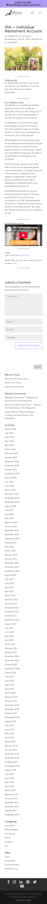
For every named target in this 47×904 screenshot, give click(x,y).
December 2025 (12, 461)
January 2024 (11, 526)
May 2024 (9, 518)
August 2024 (10, 506)
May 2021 (9, 636)
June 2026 (9, 437)
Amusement (10, 825)
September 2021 (12, 620)
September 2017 (12, 815)
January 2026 (11, 457)
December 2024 (12, 494)
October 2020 (11, 664)
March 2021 (10, 644)
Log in (7, 857)
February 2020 (11, 697)
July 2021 (9, 628)
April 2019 (9, 738)
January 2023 (11, 559)
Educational (36, 39)
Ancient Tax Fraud (13, 383)
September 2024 (12, 502)
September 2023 (12, 539)
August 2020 (10, 673)
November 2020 (12, 660)
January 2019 (11, 750)
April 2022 (9, 591)
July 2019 (9, 725)
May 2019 (9, 733)
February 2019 (11, 746)
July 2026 (9, 433)
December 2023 (12, 530)
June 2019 (9, 730)
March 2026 (10, 449)
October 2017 (11, 811)
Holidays (8, 842)
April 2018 (9, 786)
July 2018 (9, 774)
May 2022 (9, 587)
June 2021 (9, 632)
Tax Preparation (25, 401)
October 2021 (11, 616)
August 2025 (10, 478)
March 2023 (10, 551)
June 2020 (9, 681)
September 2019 (12, 717)
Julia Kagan (25, 255)
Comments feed (12, 865)
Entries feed (10, 861)
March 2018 (10, 790)
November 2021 (12, 612)
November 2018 (12, 758)
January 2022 (11, 604)
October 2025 (11, 470)
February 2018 (11, 794)
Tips (6, 846)
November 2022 (12, 567)
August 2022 (10, 575)
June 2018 (9, 778)
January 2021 (11, 652)
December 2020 (12, 656)
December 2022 (12, 563)
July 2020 (9, 677)
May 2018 (9, 782)
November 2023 (12, 534)
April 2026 (9, 445)
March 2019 (10, 742)
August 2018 (10, 770)
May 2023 (9, 547)
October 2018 (11, 762)
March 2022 (10, 595)
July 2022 (9, 579)
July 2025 (9, 482)
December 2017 (12, 803)
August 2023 (10, 543)
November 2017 (12, 807)
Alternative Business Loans (16, 379)
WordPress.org (11, 869)
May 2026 (9, 441)
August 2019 (10, 721)
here (14, 263)
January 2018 (11, 798)
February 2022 (11, 599)
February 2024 (11, 522)
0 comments (11, 42)
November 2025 (12, 466)
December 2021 (12, 608)
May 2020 (9, 685)
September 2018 (12, 766)
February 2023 (11, 555)
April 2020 (9, 689)
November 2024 (12, 498)
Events (8, 838)
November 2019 (12, 709)
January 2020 (11, 701)
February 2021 (11, 648)
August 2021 (10, 624)
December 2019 (12, 705)
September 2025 (12, 474)
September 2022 (12, 571)
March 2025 (10, 490)
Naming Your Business (15, 387)
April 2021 (9, 640)
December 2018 (12, 754)
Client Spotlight (11, 830)
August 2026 (10, 429)
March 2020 (10, 693)
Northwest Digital (23, 900)
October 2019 (11, 713)
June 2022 (9, 583)
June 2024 (9, 514)
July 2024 (9, 510)
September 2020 (12, 669)
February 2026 (11, 453)
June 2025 (9, 486)
